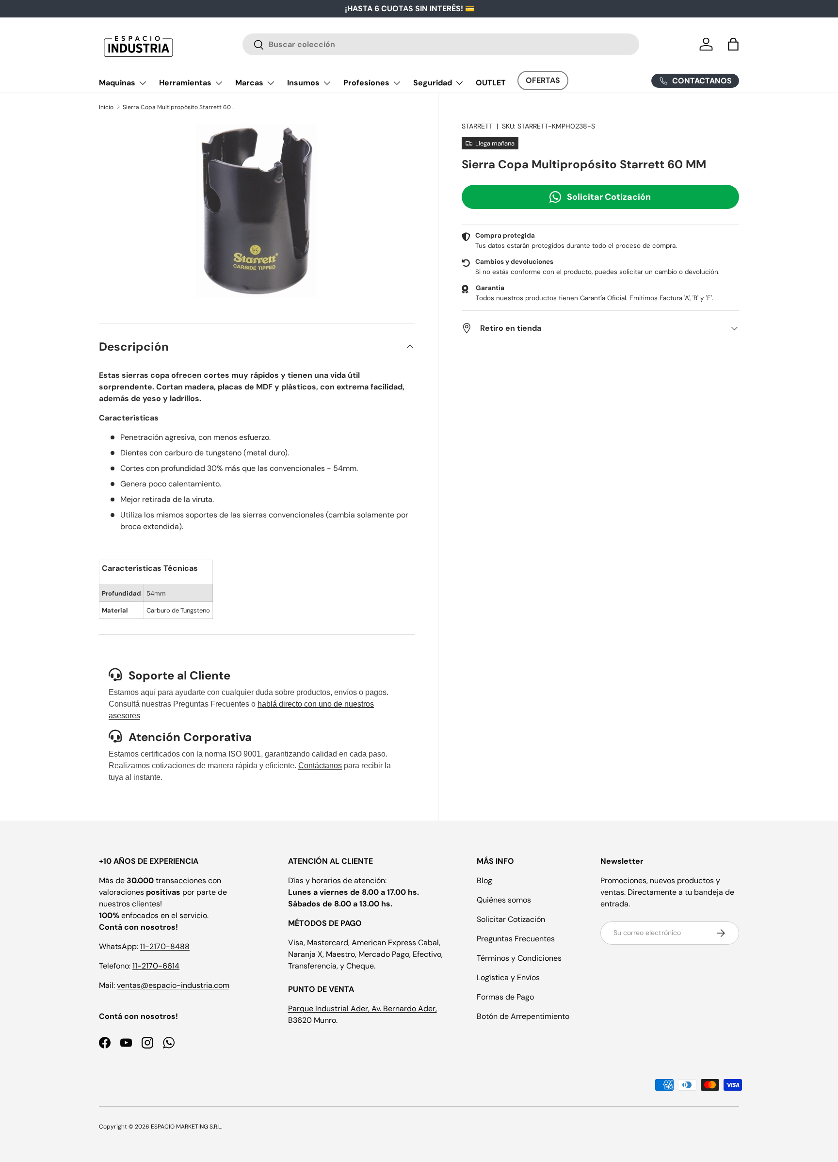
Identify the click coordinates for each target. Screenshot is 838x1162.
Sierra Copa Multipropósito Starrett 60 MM (181, 107)
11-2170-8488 (165, 946)
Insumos (303, 83)
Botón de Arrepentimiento (523, 1016)
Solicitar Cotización (609, 196)
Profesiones (366, 83)
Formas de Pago (505, 997)
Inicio (106, 107)
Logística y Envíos (508, 977)
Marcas (249, 83)
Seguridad (432, 83)
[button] (733, 44)
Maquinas (117, 83)
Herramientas (185, 83)
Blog (484, 880)
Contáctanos (320, 765)
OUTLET (491, 83)
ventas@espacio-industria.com (173, 985)
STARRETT (477, 126)
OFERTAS (543, 80)
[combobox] (441, 44)
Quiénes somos (504, 900)
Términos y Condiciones (519, 958)
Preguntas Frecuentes (516, 939)
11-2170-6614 (155, 966)
